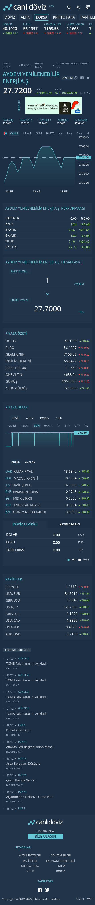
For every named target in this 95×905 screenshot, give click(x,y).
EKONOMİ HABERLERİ (60, 860)
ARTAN (15, 462)
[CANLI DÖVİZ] (25, 7)
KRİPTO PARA (64, 17)
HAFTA (50, 133)
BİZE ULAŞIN (45, 836)
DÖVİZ (10, 17)
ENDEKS (30, 871)
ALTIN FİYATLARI (30, 855)
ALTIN (25, 17)
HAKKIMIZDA (45, 831)
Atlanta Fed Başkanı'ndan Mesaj (29, 747)
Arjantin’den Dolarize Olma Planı (30, 797)
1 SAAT (27, 133)
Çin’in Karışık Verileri (21, 780)
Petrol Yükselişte (18, 730)
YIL (88, 133)
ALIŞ (74, 559)
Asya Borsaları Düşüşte (23, 763)
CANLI (14, 133)
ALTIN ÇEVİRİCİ (70, 524)
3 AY (69, 133)
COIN (59, 418)
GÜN (39, 133)
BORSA (41, 17)
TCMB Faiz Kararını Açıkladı (26, 663)
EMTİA (61, 865)
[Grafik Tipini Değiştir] (5, 133)
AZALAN (30, 462)
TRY (81, 312)
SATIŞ (86, 559)
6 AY (79, 133)
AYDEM (79, 284)
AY (60, 133)
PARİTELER (30, 860)
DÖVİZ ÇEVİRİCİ (25, 524)
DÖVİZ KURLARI (60, 855)
